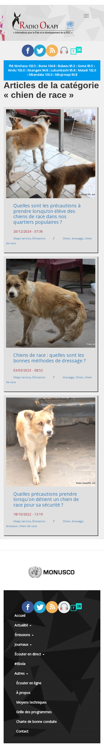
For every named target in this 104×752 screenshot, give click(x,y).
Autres (20, 673)
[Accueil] (43, 23)
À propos (23, 692)
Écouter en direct (28, 654)
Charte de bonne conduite (36, 721)
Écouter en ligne (28, 683)
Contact (22, 731)
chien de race (28, 526)
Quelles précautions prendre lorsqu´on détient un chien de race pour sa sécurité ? (46, 499)
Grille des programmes (34, 712)
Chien (66, 238)
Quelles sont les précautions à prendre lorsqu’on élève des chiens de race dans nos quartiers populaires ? (47, 213)
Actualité (22, 625)
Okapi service (22, 238)
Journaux (22, 644)
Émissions (38, 238)
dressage (77, 238)
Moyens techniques (31, 702)
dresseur (12, 526)
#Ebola (20, 663)
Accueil (20, 615)
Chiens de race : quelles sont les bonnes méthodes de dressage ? (49, 358)
